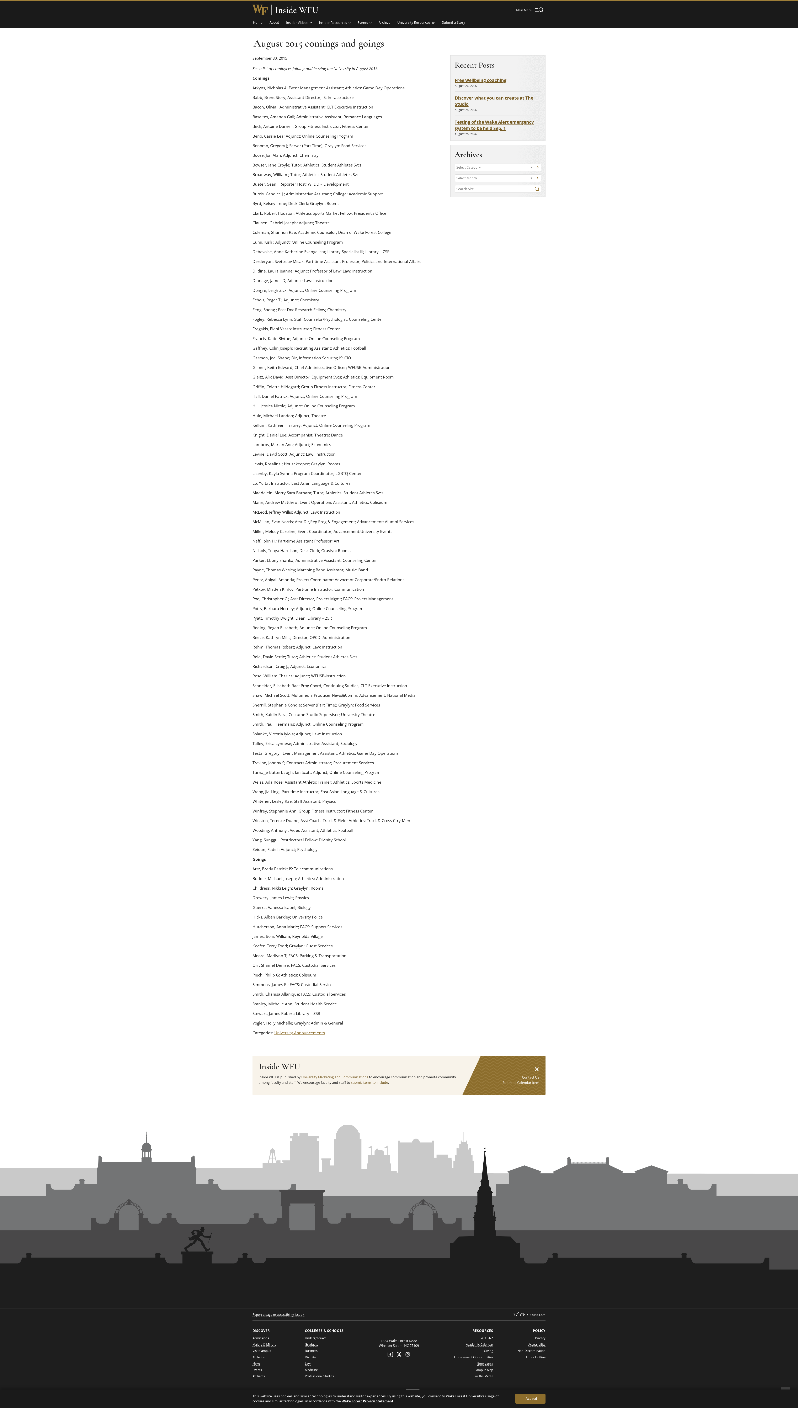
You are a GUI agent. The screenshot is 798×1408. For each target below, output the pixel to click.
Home (257, 22)
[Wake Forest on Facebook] (390, 1355)
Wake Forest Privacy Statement (367, 1401)
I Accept (530, 1398)
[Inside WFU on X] (536, 1069)
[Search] (537, 188)
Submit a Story (453, 22)
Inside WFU (296, 10)
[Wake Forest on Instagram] (408, 1355)
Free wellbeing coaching (480, 80)
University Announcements (299, 1033)
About (274, 22)
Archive (384, 22)
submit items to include (369, 1082)
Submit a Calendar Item (520, 1082)
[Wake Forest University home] (260, 10)
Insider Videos (297, 22)
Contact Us (530, 1077)
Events (363, 22)
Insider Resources (333, 22)
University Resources (413, 23)
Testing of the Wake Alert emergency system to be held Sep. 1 (494, 125)
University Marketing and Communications (334, 1077)
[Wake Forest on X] (399, 1355)
